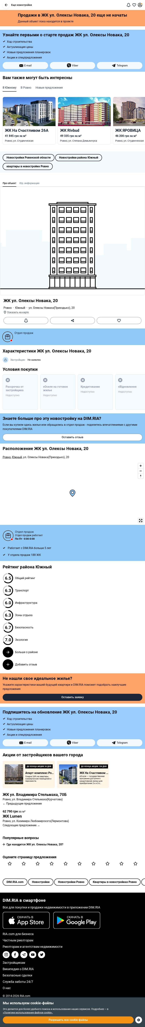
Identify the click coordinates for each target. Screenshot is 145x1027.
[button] (6, 4)
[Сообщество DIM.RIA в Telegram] (23, 954)
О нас (7, 988)
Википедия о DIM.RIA (18, 969)
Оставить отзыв (72, 437)
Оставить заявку (72, 697)
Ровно (8, 307)
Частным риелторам (18, 940)
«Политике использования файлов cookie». (28, 1012)
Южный (20, 307)
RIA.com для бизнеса (18, 934)
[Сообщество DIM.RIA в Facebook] (15, 954)
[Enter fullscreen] (140, 520)
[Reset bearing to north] (140, 476)
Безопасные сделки (17, 975)
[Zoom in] (140, 465)
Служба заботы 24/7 (18, 981)
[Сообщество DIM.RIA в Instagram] (6, 954)
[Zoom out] (140, 470)
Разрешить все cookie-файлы (68, 1020)
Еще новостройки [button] (21, 5)
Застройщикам (14, 962)
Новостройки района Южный (78, 157)
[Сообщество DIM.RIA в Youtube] (32, 954)
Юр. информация (29, 183)
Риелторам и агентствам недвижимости (32, 946)
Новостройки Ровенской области (29, 157)
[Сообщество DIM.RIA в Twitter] (41, 954)
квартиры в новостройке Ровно (28, 166)
